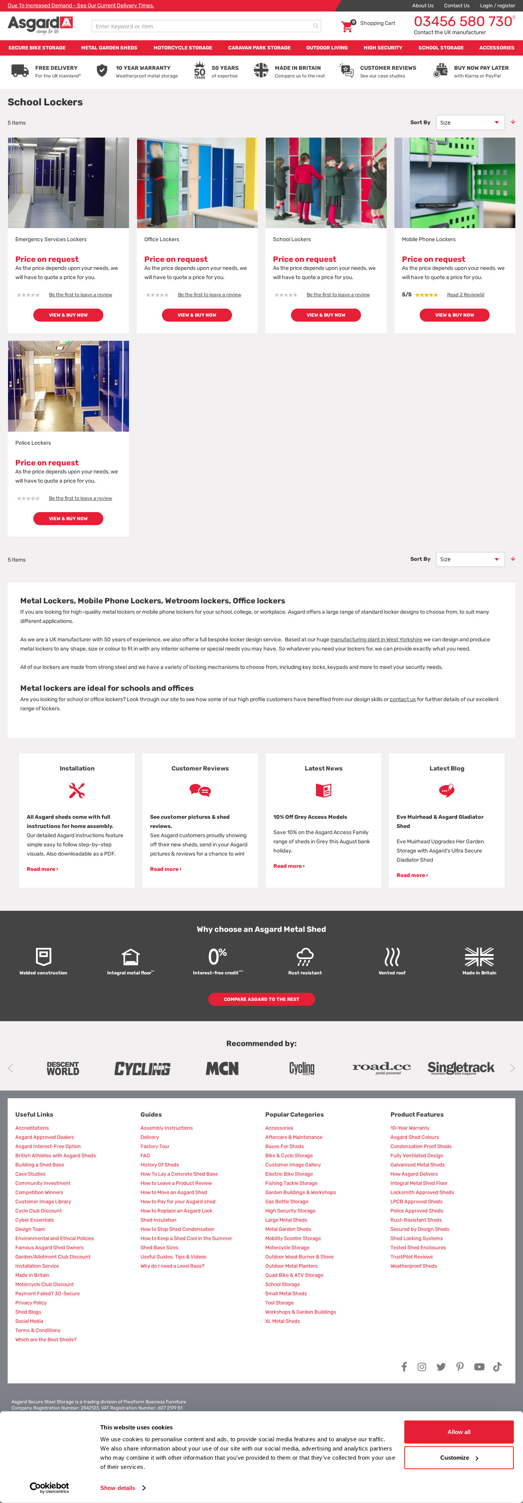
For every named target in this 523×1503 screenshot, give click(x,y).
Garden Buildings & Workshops (300, 1192)
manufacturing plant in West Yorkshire (376, 639)
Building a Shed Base (39, 1165)
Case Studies (30, 1174)
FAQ (145, 1155)
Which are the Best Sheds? (46, 1339)
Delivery (150, 1137)
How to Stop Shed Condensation (177, 1229)
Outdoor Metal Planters (291, 1266)
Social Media (29, 1321)
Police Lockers (33, 443)
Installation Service (37, 1266)
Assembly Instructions (167, 1128)
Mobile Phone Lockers (429, 239)
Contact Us (457, 5)
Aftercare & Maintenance (293, 1137)
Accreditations (32, 1128)
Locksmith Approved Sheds (422, 1192)
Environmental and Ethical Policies (54, 1238)
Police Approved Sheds (417, 1211)
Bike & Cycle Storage (289, 1155)
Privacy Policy (31, 1303)
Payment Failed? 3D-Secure (47, 1293)
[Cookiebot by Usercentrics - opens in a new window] (49, 1488)
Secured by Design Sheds (420, 1229)
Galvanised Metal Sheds (418, 1165)
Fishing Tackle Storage (291, 1183)
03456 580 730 (464, 21)
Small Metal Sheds (286, 1293)
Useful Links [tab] (34, 1114)
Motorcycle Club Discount (44, 1284)
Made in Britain (32, 1275)
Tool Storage (279, 1303)
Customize (454, 1457)
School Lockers (292, 239)
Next (512, 1068)
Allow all (459, 1432)
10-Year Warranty (410, 1128)
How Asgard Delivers (414, 1174)
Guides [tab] (151, 1114)
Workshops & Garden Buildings (300, 1312)
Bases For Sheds (284, 1146)
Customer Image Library (43, 1201)
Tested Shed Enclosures (418, 1247)
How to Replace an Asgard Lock (176, 1211)
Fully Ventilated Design (417, 1155)
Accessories (279, 1128)
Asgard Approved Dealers (44, 1137)
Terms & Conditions (37, 1330)
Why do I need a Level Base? (172, 1266)
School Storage (282, 1284)
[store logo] (40, 25)
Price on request (46, 259)
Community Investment (42, 1183)
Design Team (30, 1229)
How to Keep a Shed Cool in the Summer (186, 1238)
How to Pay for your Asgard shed (178, 1201)
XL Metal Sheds (282, 1321)
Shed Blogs (28, 1312)
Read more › (42, 869)
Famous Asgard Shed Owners (49, 1247)
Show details (117, 1488)
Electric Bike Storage (289, 1174)
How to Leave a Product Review (176, 1183)
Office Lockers (161, 239)
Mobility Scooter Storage (293, 1238)
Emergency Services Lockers (51, 239)
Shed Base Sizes (159, 1247)
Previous (10, 1068)
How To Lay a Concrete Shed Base (179, 1174)
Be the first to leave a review (80, 294)
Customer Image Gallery (293, 1165)
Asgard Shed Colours (415, 1137)
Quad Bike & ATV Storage (294, 1275)
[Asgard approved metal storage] (63, 1068)
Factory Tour (155, 1146)
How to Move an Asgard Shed (174, 1192)
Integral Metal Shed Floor (419, 1183)
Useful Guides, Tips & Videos (173, 1257)
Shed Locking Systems (417, 1238)
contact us (403, 699)
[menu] (261, 48)
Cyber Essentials (34, 1220)
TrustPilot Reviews (412, 1257)
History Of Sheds (160, 1165)
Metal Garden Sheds (288, 1229)
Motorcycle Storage (287, 1247)
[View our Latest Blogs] (447, 790)
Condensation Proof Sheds (421, 1146)
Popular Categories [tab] (294, 1114)
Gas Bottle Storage (286, 1201)
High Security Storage (290, 1211)
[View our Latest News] (323, 790)
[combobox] (206, 26)
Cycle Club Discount (38, 1211)
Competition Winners (39, 1192)
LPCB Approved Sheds (417, 1201)
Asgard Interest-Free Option (48, 1146)
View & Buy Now (68, 315)
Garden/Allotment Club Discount (52, 1257)
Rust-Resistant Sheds (416, 1220)
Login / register (497, 5)
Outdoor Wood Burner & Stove (299, 1257)
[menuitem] (37, 48)
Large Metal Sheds (286, 1220)
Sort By (420, 122)
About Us (423, 5)
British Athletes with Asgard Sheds (55, 1155)
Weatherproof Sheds (414, 1266)
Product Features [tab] (417, 1114)
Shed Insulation (159, 1220)
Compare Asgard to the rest (261, 999)
